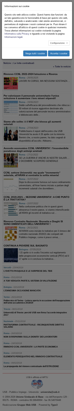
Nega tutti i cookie (35, 53)
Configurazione (57, 43)
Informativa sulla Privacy (16, 33)
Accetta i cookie (58, 53)
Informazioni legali (13, 37)
